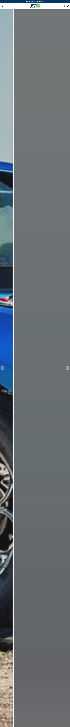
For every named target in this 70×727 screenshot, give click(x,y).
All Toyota (21, 676)
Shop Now (11, 676)
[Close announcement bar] (68, 1)
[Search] (64, 6)
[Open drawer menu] (2, 6)
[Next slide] (67, 368)
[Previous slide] (2, 368)
